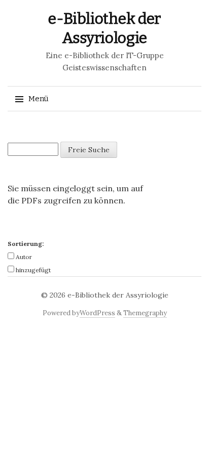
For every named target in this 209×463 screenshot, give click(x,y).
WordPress (97, 313)
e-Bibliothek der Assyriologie (117, 295)
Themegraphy (145, 313)
